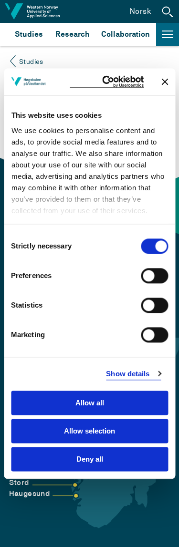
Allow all (89, 403)
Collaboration (125, 34)
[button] (167, 11)
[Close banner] (164, 81)
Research (72, 34)
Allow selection (89, 431)
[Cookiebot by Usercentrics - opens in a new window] (107, 81)
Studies (29, 34)
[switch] (154, 275)
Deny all (89, 459)
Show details (127, 374)
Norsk (140, 11)
